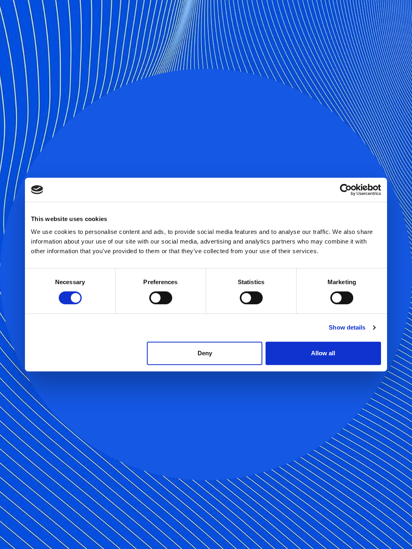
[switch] (160, 297)
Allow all (323, 353)
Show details (347, 327)
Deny (205, 353)
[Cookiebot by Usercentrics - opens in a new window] (346, 190)
